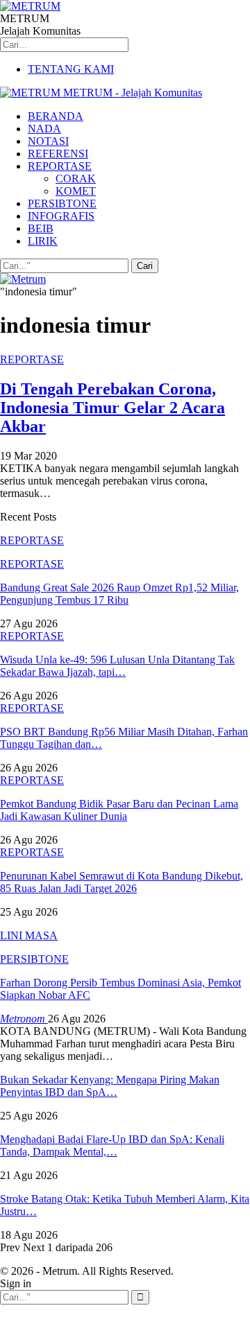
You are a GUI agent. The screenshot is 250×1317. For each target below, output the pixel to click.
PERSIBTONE (62, 203)
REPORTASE (60, 166)
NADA (44, 128)
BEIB (40, 228)
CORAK (76, 178)
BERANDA (55, 116)
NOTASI (48, 141)
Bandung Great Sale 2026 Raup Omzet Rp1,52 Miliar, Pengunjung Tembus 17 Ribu (119, 594)
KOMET (76, 191)
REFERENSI (58, 153)
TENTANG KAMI (71, 69)
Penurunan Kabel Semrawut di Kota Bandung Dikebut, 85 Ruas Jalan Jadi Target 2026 (121, 882)
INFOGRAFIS (61, 216)
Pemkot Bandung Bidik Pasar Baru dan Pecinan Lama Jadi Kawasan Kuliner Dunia (119, 810)
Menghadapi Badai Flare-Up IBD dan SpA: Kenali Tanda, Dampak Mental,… (112, 1145)
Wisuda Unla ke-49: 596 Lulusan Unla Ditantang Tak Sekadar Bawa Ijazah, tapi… (117, 666)
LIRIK (43, 241)
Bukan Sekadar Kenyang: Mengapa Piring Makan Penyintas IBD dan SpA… (109, 1086)
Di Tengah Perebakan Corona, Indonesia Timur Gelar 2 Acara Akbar (112, 407)
